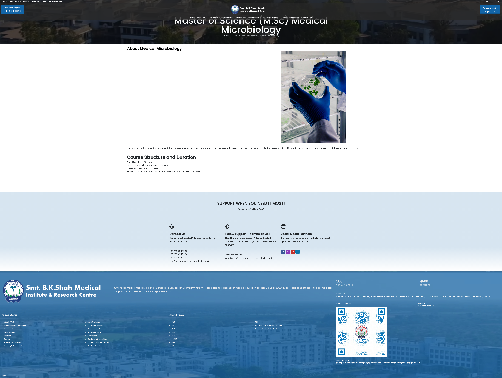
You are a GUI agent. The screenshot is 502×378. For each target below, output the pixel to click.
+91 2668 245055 (426, 306)
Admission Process (95, 325)
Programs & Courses (12, 342)
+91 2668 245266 (178, 257)
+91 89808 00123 (233, 254)
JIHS (44, 1)
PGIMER (174, 339)
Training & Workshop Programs (16, 346)
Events (7, 339)
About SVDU (9, 322)
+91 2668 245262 (178, 251)
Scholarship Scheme (96, 329)
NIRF (5, 1)
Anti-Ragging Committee (98, 342)
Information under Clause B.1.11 (24, 1)
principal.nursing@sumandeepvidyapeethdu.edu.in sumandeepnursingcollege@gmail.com (378, 363)
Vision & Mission (10, 329)
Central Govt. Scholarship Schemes (269, 329)
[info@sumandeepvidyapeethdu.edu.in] (498, 1)
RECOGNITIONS (55, 1)
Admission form (94, 332)
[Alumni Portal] (495, 1)
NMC (173, 325)
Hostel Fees (92, 336)
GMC (173, 329)
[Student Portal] (491, 1)
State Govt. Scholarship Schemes (268, 325)
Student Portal (94, 346)
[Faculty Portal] (487, 1)
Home (226, 35)
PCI (256, 322)
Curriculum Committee (97, 339)
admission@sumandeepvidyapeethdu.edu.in (249, 258)
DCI (173, 346)
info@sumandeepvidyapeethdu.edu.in (189, 261)
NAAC (174, 336)
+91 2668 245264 (178, 254)
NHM (173, 332)
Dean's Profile (9, 332)
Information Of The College (15, 325)
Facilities (7, 336)
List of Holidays (94, 322)
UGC (173, 322)
